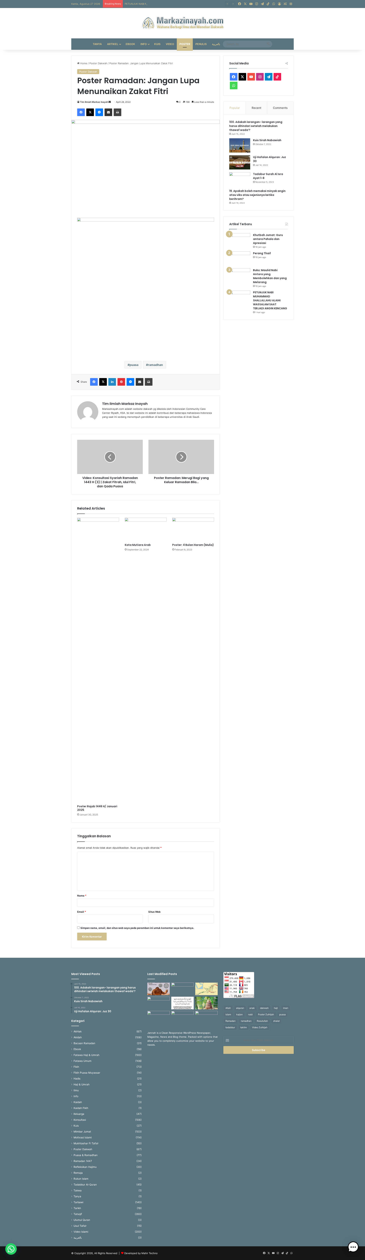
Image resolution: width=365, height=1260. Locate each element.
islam (228, 1014)
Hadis (77, 1078)
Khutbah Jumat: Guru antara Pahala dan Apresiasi (268, 239)
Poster (184, 44)
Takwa (78, 1190)
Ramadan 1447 (83, 1161)
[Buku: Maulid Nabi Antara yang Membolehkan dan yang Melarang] (239, 275)
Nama (81, 895)
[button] (11, 1249)
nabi (250, 1014)
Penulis (201, 44)
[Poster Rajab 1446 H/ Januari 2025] (98, 660)
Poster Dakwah (98, 63)
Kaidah (78, 1102)
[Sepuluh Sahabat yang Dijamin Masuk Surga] (206, 1017)
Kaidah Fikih (81, 1108)
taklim (243, 1027)
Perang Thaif (262, 253)
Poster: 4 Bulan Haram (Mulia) (193, 545)
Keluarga (79, 1113)
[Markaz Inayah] (183, 23)
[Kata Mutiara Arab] (146, 529)
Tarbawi (78, 1202)
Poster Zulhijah (266, 1014)
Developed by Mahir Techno (141, 1253)
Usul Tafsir (80, 1225)
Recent (256, 108)
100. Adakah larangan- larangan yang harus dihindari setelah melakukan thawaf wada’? (255, 126)
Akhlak (78, 1031)
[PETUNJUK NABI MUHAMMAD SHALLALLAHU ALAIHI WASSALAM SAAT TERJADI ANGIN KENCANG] (239, 297)
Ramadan (230, 1020)
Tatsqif (78, 1214)
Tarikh (77, 1208)
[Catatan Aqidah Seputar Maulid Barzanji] (158, 1017)
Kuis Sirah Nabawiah (267, 140)
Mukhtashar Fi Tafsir (86, 1143)
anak (252, 1008)
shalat (276, 1020)
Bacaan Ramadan (84, 1043)
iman (285, 1008)
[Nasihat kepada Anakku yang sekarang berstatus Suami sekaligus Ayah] (206, 1003)
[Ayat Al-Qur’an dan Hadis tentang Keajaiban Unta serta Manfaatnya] (158, 989)
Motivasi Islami (83, 1137)
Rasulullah (262, 1020)
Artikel (112, 44)
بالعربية (216, 44)
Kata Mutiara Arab (138, 545)
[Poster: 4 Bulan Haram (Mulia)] (193, 529)
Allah (228, 1008)
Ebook (130, 44)
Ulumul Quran (82, 1219)
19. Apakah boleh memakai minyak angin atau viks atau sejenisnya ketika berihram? (257, 195)
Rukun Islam (81, 1178)
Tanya (97, 44)
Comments (280, 108)
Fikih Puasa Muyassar (87, 1072)
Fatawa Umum (82, 1060)
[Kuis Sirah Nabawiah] (239, 145)
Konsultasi (80, 1119)
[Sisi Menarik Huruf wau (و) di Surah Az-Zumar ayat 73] (182, 1017)
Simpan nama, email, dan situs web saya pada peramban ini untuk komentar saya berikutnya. (137, 927)
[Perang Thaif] (239, 258)
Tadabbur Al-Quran (85, 1184)
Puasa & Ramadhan (86, 1155)
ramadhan (155, 365)
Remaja (78, 1172)
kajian (239, 1014)
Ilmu (76, 1090)
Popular (234, 108)
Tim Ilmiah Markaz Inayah (94, 102)
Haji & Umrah (82, 1084)
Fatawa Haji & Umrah (86, 1055)
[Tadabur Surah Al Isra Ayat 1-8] (239, 179)
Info (143, 44)
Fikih (76, 1066)
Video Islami (81, 1231)
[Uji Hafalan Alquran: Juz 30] (239, 162)
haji (276, 1008)
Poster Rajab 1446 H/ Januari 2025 (97, 808)
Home (83, 63)
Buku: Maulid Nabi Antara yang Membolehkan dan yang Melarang (270, 276)
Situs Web (154, 911)
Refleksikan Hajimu (85, 1166)
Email (81, 911)
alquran (240, 1008)
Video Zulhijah (259, 1027)
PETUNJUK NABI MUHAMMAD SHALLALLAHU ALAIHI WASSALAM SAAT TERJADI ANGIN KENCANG (184, 3)
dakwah (264, 1008)
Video (170, 44)
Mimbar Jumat (82, 1131)
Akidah (78, 1037)
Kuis (157, 44)
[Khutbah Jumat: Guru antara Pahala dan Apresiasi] (239, 240)
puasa (133, 365)
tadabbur (230, 1027)
